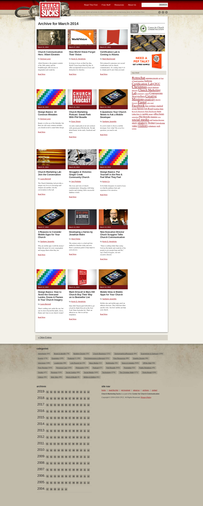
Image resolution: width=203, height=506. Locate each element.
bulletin (148, 80)
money (151, 114)
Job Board (148, 108)
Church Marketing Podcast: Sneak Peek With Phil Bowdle (80, 114)
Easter (142, 102)
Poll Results (110, 368)
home (104, 390)
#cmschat (138, 77)
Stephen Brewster (158, 120)
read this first (113, 390)
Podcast (96, 368)
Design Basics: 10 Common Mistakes (47, 113)
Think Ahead (147, 372)
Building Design (79, 354)
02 (51, 392)
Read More (41, 74)
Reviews (54, 372)
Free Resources (119, 358)
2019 (40, 391)
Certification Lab (142, 84)
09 (77, 392)
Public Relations (145, 368)
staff (151, 120)
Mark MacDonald (108, 59)
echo (148, 103)
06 (66, 392)
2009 (40, 456)
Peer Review (43, 368)
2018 (40, 398)
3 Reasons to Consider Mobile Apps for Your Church (49, 235)
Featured (71, 358)
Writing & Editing (90, 377)
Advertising (42, 354)
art (160, 78)
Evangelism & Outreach (150, 354)
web (158, 125)
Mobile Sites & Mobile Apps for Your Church (111, 293)
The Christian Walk (126, 372)
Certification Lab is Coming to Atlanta (110, 53)
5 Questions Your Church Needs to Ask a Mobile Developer (113, 114)
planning (154, 116)
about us (136, 390)
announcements (152, 78)
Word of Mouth (71, 377)
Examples (55, 358)
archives (146, 390)
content (147, 93)
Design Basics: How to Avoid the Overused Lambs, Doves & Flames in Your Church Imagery (50, 296)
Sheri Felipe (75, 239)
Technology (106, 372)
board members (139, 81)
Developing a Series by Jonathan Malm (81, 233)
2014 (40, 424)
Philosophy (80, 368)
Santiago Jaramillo (109, 121)
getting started (156, 105)
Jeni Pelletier (76, 182)
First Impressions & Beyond (94, 358)
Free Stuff (106, 5)
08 (74, 392)
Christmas (139, 86)
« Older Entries (45, 337)
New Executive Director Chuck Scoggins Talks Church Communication (112, 235)
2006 (40, 475)
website (134, 129)
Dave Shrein (76, 121)
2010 (40, 450)
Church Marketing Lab (146, 91)
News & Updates (128, 363)
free (146, 105)
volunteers (152, 126)
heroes (140, 108)
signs (159, 117)
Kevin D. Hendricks (78, 59)
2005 (40, 482)
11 (85, 392)
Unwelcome (160, 123)
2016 (40, 411)
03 (55, 392)
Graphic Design (139, 358)
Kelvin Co (106, 182)
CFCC (156, 84)
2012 (40, 437)
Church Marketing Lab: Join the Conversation (50, 173)
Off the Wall (147, 363)
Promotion (128, 368)
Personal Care (61, 368)
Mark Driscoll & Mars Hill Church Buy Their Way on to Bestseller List (82, 295)
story (134, 122)
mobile (145, 113)
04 (59, 392)
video (134, 125)
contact (154, 390)
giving (134, 108)
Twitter (159, 12)
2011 (40, 443)
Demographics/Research (123, 354)
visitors (143, 125)
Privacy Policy (146, 397)
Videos (40, 377)
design (157, 99)
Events (40, 358)
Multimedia (110, 363)
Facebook (163, 12)
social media (140, 119)
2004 (40, 488)
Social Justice (71, 372)
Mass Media (93, 363)
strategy (142, 123)
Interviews (42, 363)
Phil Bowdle (144, 116)
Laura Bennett (45, 179)
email (152, 103)
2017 (40, 404)
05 (62, 392)
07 (70, 392)
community (140, 93)
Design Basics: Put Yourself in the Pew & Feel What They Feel (111, 175)
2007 (40, 469)
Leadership (58, 363)
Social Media (89, 372)
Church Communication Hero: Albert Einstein (50, 53)
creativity (149, 99)
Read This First (90, 5)
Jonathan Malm (158, 109)
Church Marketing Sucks (50, 10)
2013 (40, 430)
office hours (159, 113)
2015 (40, 417)
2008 (40, 462)
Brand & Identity (60, 354)
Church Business (99, 354)
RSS (166, 12)
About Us (132, 5)
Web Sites (54, 377)
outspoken (135, 117)
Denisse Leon (45, 59)
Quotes (40, 372)
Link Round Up (76, 363)
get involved (125, 390)
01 (47, 392)
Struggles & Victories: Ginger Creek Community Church (80, 175)
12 (88, 392)
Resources (119, 5)
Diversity (134, 103)
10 (81, 392)
